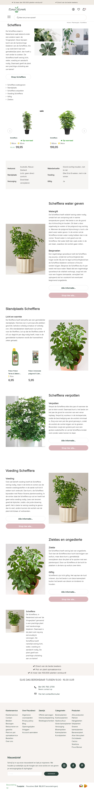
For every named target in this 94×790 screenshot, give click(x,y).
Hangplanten (77, 720)
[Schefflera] (27, 122)
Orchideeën (76, 738)
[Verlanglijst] (78, 9)
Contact (9, 717)
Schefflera (83, 22)
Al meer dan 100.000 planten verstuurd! (28, 2)
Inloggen (25, 729)
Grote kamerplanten (63, 723)
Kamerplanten (60, 732)
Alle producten (78, 715)
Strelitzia (75, 744)
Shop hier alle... (68, 295)
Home (69, 22)
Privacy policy (27, 720)
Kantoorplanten (61, 717)
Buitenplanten (61, 715)
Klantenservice (12, 715)
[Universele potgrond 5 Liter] (35, 357)
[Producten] (73, 9)
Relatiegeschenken (46, 720)
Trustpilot (20, 786)
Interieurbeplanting (46, 717)
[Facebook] (73, 765)
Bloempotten (60, 729)
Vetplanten (76, 723)
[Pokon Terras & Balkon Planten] (15, 357)
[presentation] (9, 131)
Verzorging (59, 726)
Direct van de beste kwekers (67, 2)
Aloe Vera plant (78, 735)
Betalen (9, 720)
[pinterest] (82, 765)
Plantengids (75, 22)
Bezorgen (10, 723)
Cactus (74, 741)
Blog (24, 723)
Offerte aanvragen (46, 715)
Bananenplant (77, 732)
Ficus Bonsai (77, 747)
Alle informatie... (68, 288)
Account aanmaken (30, 732)
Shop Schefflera (18, 76)
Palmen (75, 717)
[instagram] (64, 765)
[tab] (14, 729)
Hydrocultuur (60, 720)
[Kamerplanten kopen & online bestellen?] (17, 9)
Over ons (9, 741)
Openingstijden (28, 726)
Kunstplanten (60, 735)
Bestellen (9, 738)
